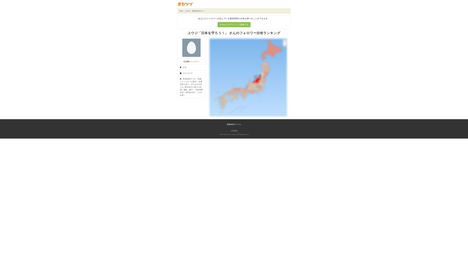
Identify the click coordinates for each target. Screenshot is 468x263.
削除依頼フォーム (234, 124)
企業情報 (233, 131)
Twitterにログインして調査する (234, 24)
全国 (181, 11)
